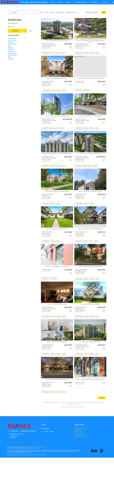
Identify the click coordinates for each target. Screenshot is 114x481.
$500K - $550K (79, 316)
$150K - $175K (79, 127)
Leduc (9, 45)
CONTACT (105, 2)
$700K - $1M (78, 89)
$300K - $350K (79, 278)
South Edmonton (12, 53)
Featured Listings (12, 40)
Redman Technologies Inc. (29, 446)
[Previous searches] (25, 31)
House (58, 203)
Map (103, 12)
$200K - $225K (46, 165)
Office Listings (12, 38)
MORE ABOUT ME (80, 436)
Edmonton (10, 42)
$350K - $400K (46, 203)
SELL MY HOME (79, 433)
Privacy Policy (37, 446)
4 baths (56, 127)
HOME (53, 2)
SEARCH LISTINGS (80, 428)
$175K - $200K (46, 316)
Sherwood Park (12, 43)
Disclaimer (43, 446)
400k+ (10, 56)
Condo (63, 52)
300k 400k (11, 58)
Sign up (31, 30)
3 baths (58, 391)
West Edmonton (12, 55)
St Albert (10, 47)
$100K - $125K (46, 277)
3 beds (52, 52)
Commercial (86, 89)
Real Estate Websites (18, 446)
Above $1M (45, 127)
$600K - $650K (46, 52)
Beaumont (10, 49)
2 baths (58, 52)
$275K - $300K (79, 52)
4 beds (85, 240)
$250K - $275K (46, 353)
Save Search (15, 30)
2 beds (86, 52)
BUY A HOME (78, 431)
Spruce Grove (11, 51)
